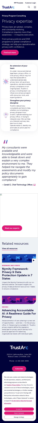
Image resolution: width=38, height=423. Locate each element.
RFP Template (18, 3)
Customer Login (30, 3)
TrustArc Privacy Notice (13, 385)
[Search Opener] (29, 7)
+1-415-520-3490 (22, 361)
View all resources (9, 248)
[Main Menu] (35, 7)
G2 (34, 185)
